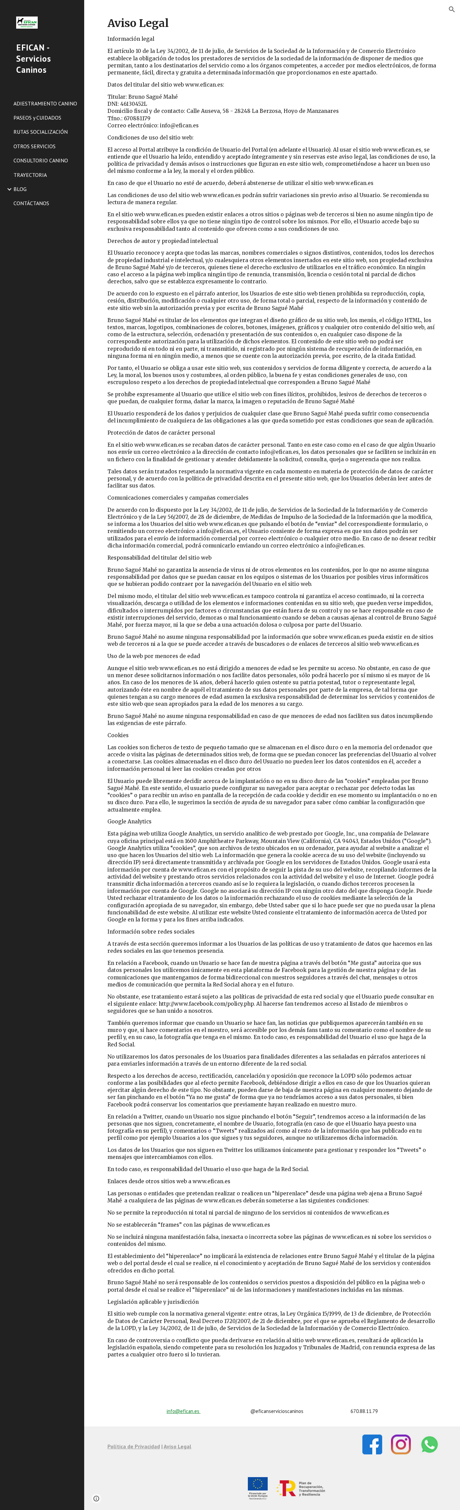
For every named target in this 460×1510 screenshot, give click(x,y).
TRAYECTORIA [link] (30, 174)
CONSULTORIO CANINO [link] (40, 160)
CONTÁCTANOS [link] (31, 203)
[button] (452, 9)
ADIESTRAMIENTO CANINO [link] (45, 103)
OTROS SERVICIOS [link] (34, 146)
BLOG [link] (20, 189)
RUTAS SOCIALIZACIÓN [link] (40, 131)
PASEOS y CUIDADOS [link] (37, 117)
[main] (272, 698)
